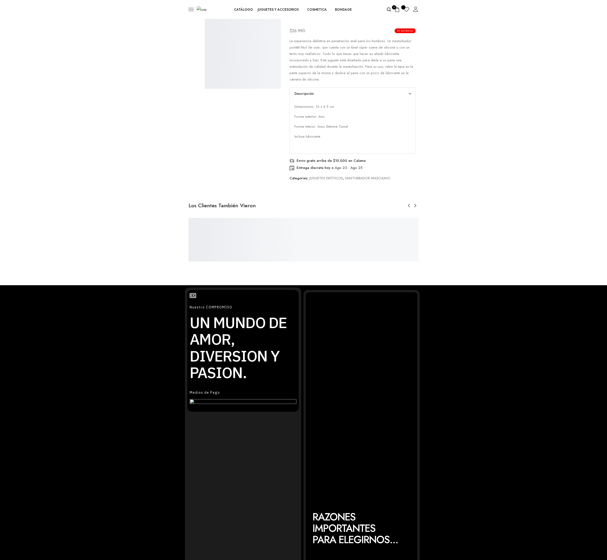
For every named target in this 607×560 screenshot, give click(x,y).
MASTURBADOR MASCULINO (367, 178)
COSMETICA (317, 9)
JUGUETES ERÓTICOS (326, 178)
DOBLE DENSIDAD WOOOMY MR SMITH (204, 244)
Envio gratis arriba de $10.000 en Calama (331, 161)
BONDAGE (343, 9)
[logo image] (202, 9)
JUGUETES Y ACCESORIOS (278, 9)
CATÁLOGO (243, 9)
